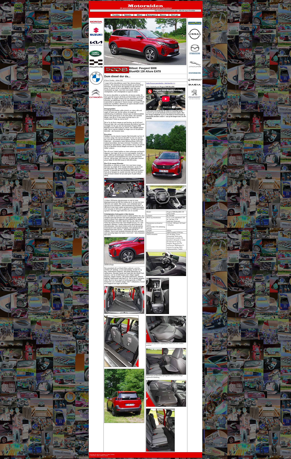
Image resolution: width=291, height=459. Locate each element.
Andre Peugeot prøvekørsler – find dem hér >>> (160, 83)
